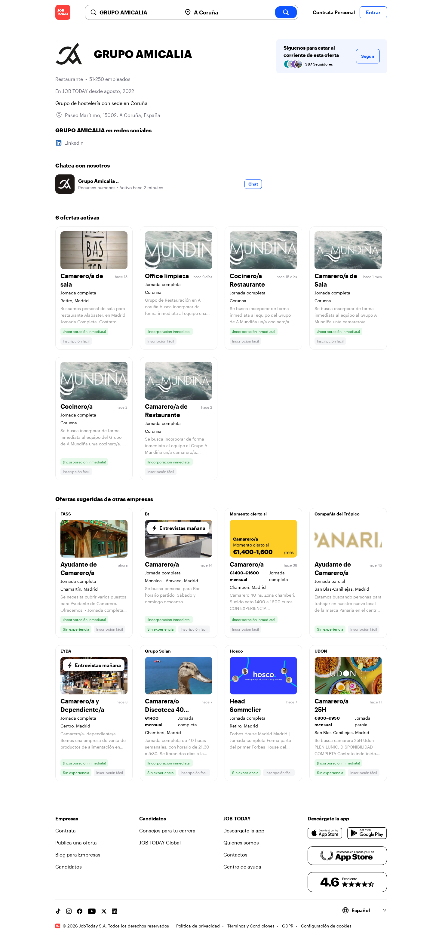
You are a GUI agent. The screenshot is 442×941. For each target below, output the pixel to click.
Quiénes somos (241, 842)
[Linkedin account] (114, 911)
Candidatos (68, 866)
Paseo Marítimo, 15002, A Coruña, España (112, 115)
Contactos (235, 854)
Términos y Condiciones (251, 925)
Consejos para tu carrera (167, 830)
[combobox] (138, 12)
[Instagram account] (69, 911)
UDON (321, 650)
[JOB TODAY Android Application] (367, 833)
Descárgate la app (243, 830)
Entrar (373, 12)
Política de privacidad (198, 925)
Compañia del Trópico (337, 513)
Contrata (65, 830)
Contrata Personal (334, 12)
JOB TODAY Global (160, 842)
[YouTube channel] (92, 911)
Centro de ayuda (242, 866)
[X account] (103, 911)
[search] (286, 12)
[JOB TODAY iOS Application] (325, 833)
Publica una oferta (76, 842)
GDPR (287, 925)
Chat (253, 183)
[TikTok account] (58, 911)
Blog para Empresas (77, 854)
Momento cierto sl (248, 513)
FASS (65, 513)
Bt (147, 513)
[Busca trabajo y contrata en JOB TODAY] (62, 12)
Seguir (368, 56)
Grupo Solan (158, 650)
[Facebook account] (79, 911)
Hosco (236, 650)
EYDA (65, 650)
